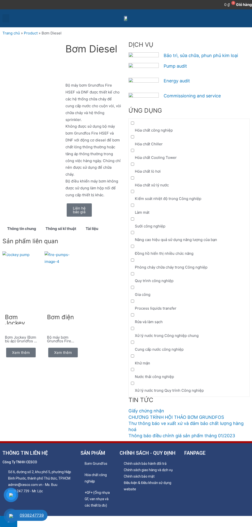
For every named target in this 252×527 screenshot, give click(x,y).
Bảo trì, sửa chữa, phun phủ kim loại (201, 55)
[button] (5, 18)
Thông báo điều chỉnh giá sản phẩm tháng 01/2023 (181, 435)
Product (31, 33)
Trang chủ (11, 33)
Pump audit (175, 66)
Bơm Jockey (15, 320)
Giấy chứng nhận (146, 410)
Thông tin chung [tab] (21, 228)
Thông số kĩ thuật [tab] (61, 228)
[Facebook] (3, 4)
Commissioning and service (192, 95)
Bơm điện (60, 317)
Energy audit (177, 80)
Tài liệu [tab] (92, 228)
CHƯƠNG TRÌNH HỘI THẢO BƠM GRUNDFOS (176, 417)
